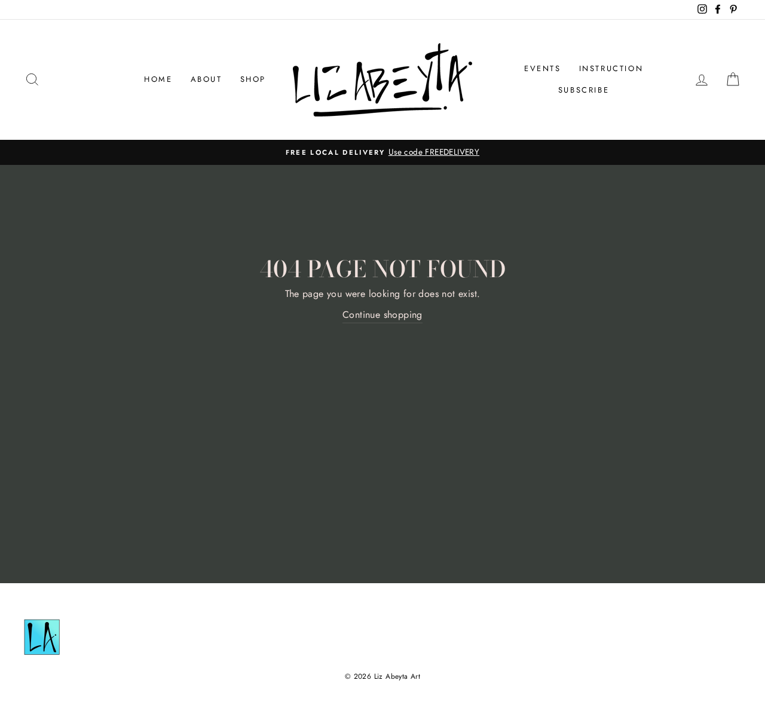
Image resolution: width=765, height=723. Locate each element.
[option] (382, 152)
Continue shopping (382, 314)
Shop (253, 79)
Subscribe (583, 90)
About (206, 79)
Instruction (611, 68)
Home (158, 79)
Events (542, 68)
